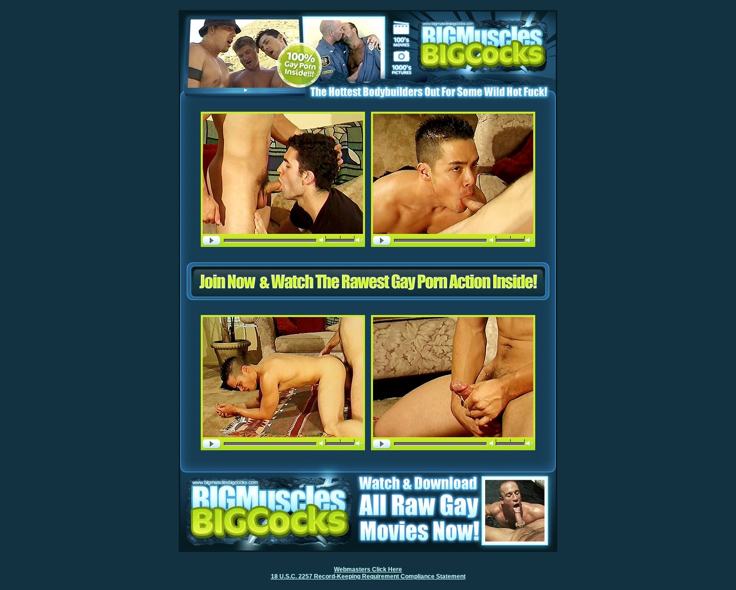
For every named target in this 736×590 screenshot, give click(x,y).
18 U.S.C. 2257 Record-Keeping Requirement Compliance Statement (368, 576)
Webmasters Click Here (368, 569)
